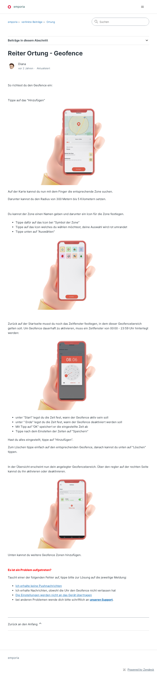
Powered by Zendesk (141, 669)
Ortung (51, 21)
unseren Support (101, 599)
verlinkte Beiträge (32, 21)
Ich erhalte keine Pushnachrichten (39, 586)
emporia (12, 21)
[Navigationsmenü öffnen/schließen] (142, 7)
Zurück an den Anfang (23, 624)
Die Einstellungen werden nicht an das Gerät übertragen (54, 595)
